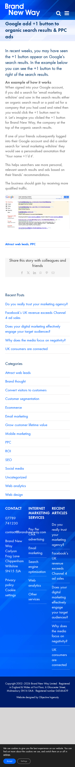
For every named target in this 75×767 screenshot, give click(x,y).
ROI (8, 451)
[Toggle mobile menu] (67, 13)
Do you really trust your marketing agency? (36, 304)
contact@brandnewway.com (25, 532)
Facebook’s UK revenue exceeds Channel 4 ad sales (60, 565)
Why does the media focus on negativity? (35, 340)
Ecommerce (13, 408)
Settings (24, 761)
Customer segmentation (22, 399)
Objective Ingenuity (49, 697)
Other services (34, 596)
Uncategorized (16, 477)
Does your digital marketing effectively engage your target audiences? (60, 602)
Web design (14, 495)
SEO (8, 460)
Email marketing (16, 416)
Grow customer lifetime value (26, 425)
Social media (14, 469)
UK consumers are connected (26, 349)
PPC (33, 244)
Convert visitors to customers (26, 390)
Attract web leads (17, 244)
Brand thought (15, 381)
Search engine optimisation (36, 567)
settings (6, 754)
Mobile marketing (18, 434)
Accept (9, 761)
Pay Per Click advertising (36, 534)
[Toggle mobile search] (58, 13)
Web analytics (15, 486)
